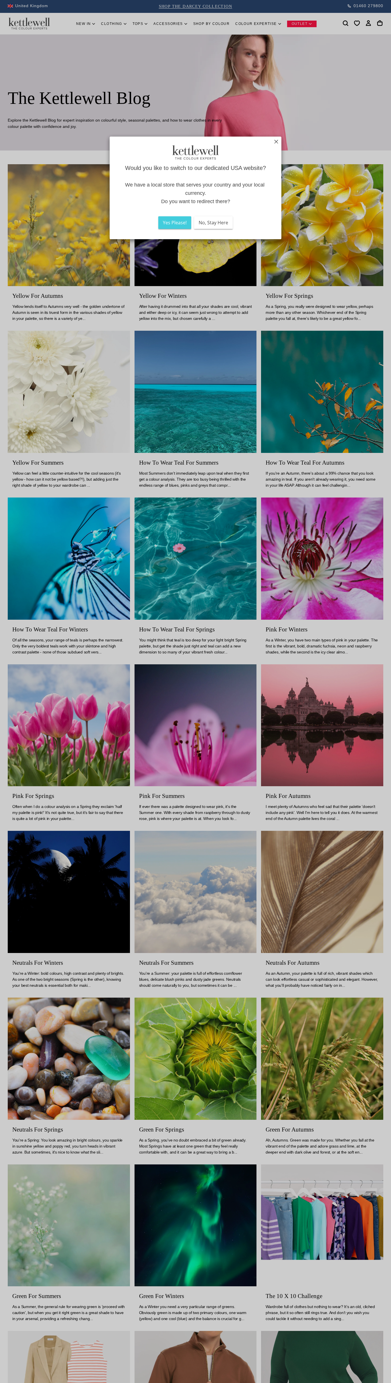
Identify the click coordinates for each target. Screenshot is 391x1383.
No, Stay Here (213, 222)
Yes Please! (175, 222)
